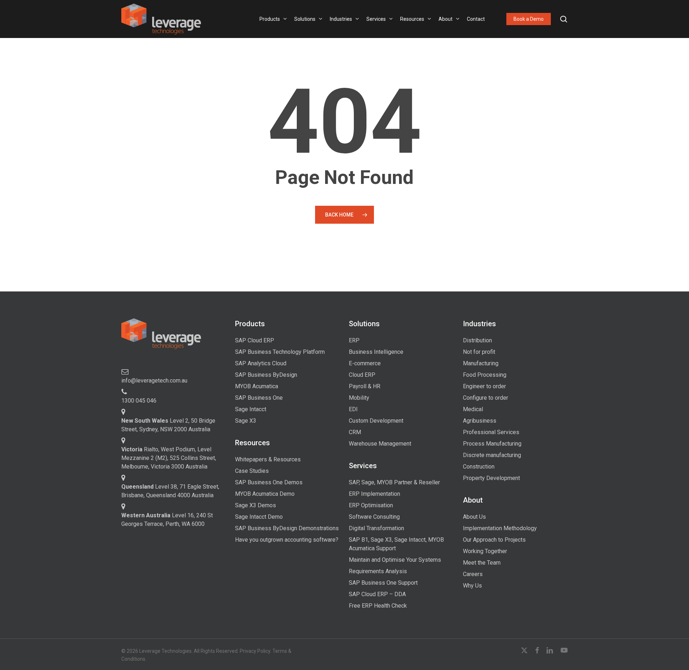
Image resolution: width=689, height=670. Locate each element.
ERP (354, 340)
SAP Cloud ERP (254, 340)
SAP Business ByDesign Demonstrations (287, 528)
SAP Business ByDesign (266, 374)
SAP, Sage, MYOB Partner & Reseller (394, 482)
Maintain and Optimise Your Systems (395, 559)
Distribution (477, 340)
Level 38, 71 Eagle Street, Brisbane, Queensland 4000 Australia (170, 491)
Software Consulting (374, 516)
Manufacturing (480, 363)
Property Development (491, 478)
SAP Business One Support (383, 582)
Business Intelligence (376, 351)
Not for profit (479, 351)
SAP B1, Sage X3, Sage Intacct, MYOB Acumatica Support (396, 544)
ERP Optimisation (371, 505)
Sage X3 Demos (255, 505)
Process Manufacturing (492, 443)
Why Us (472, 585)
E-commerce (365, 363)
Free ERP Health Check (378, 605)
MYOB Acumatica (256, 386)
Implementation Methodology (500, 528)
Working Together (485, 551)
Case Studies (252, 470)
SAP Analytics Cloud (260, 363)
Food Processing (484, 374)
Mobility (359, 397)
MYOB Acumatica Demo (265, 493)
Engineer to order (484, 386)
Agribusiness (479, 420)
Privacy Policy (255, 651)
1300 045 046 (138, 400)
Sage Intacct (250, 409)
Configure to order (485, 397)
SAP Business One (259, 397)
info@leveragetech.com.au (154, 380)
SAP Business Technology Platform (280, 351)
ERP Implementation (374, 493)
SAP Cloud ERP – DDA (377, 594)
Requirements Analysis (378, 571)
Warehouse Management (380, 443)
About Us (474, 516)
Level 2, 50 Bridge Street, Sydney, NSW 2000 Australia (168, 425)
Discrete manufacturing (492, 455)
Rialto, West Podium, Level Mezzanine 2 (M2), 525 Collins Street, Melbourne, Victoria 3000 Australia (168, 458)
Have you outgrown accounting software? (286, 539)
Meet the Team (482, 562)
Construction (479, 466)
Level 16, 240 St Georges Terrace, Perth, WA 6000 (167, 519)
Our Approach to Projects (494, 539)
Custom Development (376, 420)
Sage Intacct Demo (259, 516)
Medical (473, 409)
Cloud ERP (362, 374)
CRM (355, 432)
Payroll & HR (364, 386)
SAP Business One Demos (269, 482)
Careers (473, 574)
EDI (353, 409)
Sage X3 (245, 420)
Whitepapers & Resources (268, 459)
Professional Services (491, 432)
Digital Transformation (376, 528)
